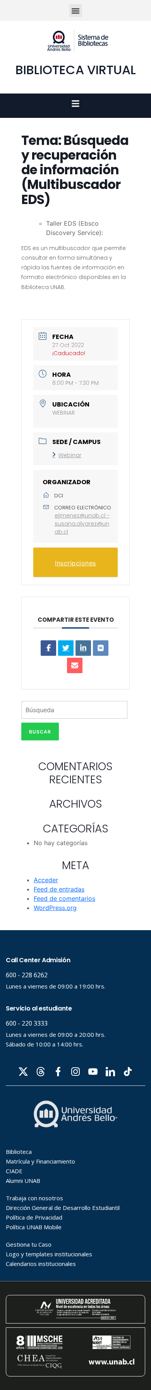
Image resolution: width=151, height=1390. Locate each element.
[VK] (100, 648)
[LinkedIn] (83, 648)
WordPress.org (55, 908)
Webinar (69, 455)
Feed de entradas (59, 889)
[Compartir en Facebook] (48, 648)
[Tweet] (66, 648)
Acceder (46, 880)
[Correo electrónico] (74, 665)
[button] (75, 10)
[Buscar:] (74, 712)
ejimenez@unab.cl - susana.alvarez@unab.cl (82, 524)
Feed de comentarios (64, 898)
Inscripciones (75, 563)
